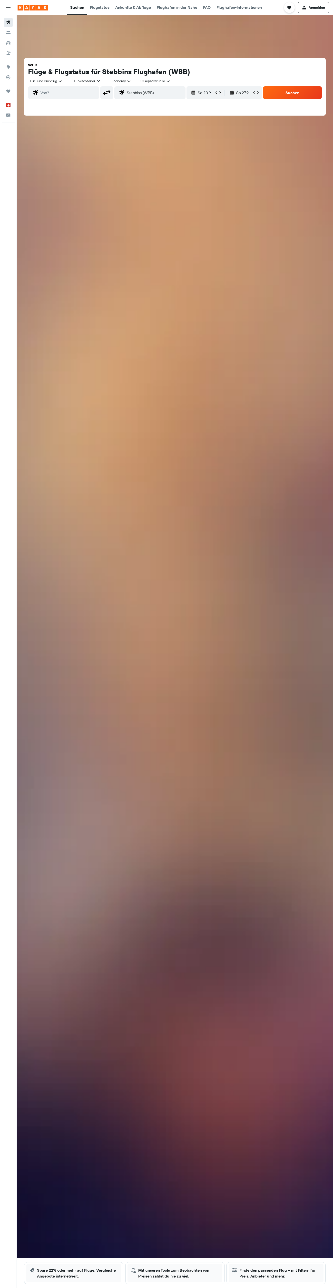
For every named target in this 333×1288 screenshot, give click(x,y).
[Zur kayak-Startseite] (33, 7)
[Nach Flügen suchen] (8, 22)
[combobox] (46, 81)
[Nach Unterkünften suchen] (8, 33)
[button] (8, 7)
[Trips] (8, 91)
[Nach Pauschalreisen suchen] (8, 53)
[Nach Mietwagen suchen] (8, 43)
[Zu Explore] (8, 67)
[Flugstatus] (8, 77)
